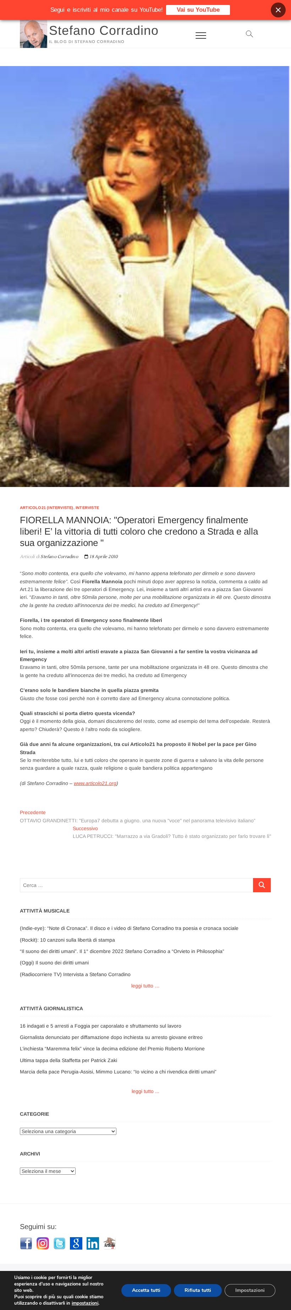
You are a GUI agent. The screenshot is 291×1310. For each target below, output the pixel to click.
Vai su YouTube (198, 9)
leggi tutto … (145, 986)
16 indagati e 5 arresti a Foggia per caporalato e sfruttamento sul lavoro (100, 1026)
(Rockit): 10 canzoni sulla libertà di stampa (67, 940)
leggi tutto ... (145, 1091)
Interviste (87, 507)
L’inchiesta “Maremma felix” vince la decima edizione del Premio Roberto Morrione (112, 1048)
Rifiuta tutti (198, 1290)
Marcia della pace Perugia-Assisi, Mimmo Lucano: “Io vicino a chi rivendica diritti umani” (118, 1071)
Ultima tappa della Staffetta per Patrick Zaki (68, 1060)
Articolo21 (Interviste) (46, 507)
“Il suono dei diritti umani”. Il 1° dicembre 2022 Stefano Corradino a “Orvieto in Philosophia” (122, 951)
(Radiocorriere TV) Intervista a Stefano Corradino (75, 974)
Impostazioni (250, 1290)
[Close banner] (278, 9)
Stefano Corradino (104, 30)
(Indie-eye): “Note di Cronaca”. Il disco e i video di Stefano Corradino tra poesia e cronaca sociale (129, 928)
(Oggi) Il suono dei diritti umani (54, 962)
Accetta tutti (146, 1290)
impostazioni (85, 1303)
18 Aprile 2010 (102, 556)
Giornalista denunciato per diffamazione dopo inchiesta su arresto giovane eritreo (111, 1037)
